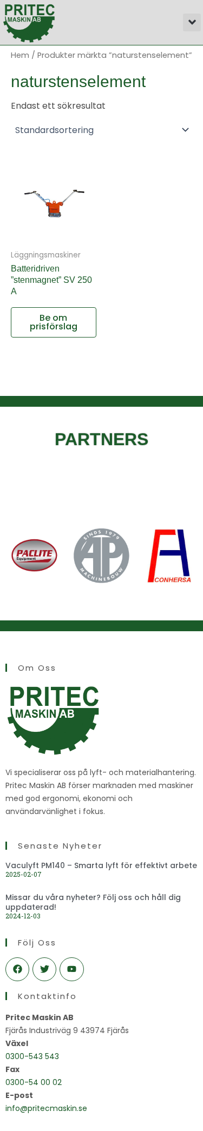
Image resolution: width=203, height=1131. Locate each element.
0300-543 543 (32, 1056)
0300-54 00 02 (33, 1082)
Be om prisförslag (53, 322)
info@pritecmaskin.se (46, 1108)
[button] (192, 22)
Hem (20, 55)
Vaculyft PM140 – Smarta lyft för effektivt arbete (101, 865)
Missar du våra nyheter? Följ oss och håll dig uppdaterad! (93, 902)
